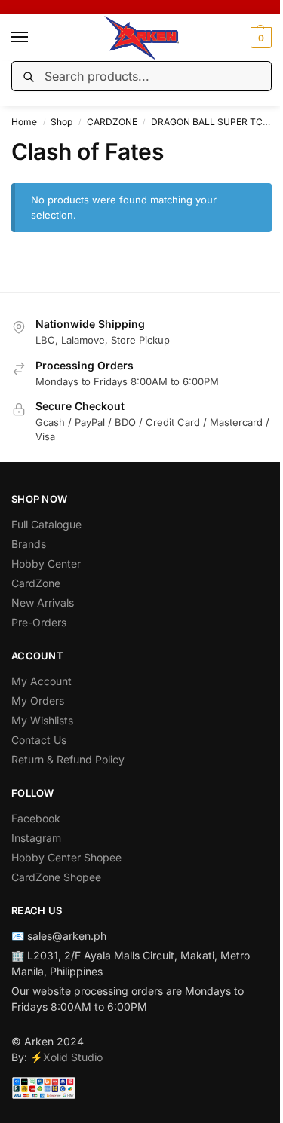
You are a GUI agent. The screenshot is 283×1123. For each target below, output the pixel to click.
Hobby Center (46, 563)
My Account (41, 681)
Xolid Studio (73, 1057)
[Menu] (34, 37)
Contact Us (38, 739)
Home (24, 121)
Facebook (35, 818)
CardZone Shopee (56, 877)
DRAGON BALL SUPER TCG (210, 121)
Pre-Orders (38, 622)
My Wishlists (42, 720)
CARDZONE (112, 121)
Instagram (36, 837)
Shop (61, 121)
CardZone (35, 583)
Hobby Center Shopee (66, 857)
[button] (259, 37)
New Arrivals (42, 602)
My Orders (37, 700)
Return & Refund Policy (68, 759)
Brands (28, 543)
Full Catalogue (46, 524)
